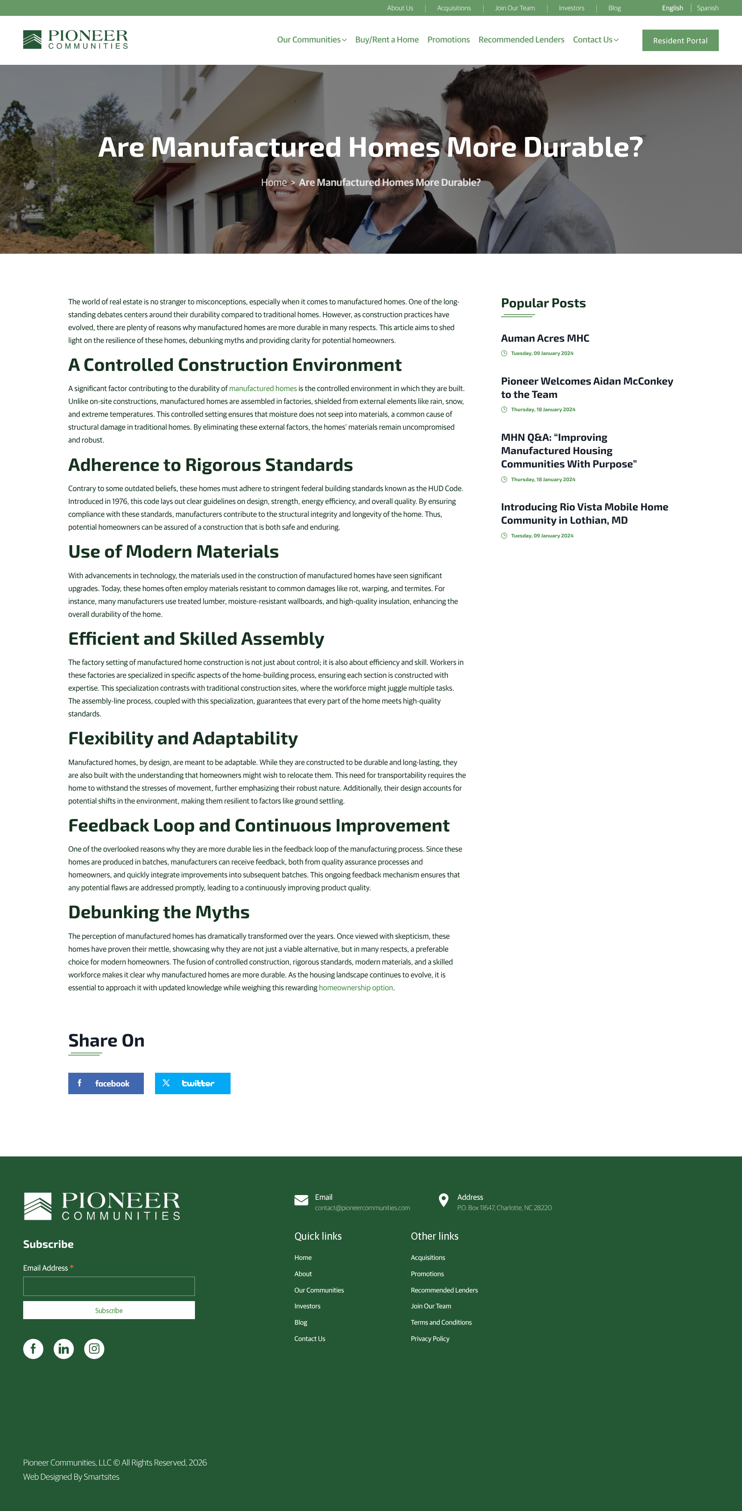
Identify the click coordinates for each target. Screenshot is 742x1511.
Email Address (48, 1267)
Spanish (708, 7)
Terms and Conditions (441, 1322)
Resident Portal (680, 40)
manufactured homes (263, 388)
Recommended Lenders (444, 1290)
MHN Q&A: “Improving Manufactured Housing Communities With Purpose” (569, 450)
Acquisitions (428, 1257)
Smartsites (101, 1476)
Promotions (427, 1273)
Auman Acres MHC (545, 337)
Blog (301, 1322)
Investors (307, 1306)
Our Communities (319, 1290)
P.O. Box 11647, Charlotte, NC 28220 (504, 1202)
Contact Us (310, 1338)
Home (274, 182)
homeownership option (356, 987)
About (303, 1273)
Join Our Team (431, 1306)
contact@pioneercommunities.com (362, 1202)
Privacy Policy (430, 1338)
